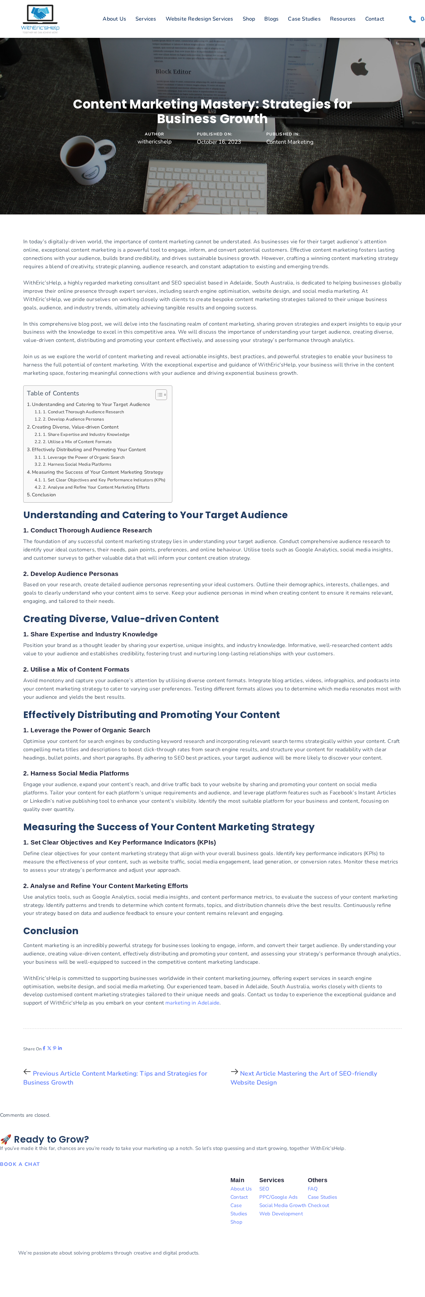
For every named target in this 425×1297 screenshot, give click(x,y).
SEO (264, 1188)
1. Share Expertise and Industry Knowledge (86, 435)
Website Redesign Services (199, 19)
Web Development (281, 1213)
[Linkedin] (60, 1048)
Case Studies (304, 19)
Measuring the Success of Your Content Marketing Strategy (97, 472)
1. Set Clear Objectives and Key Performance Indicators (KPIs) (104, 480)
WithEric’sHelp (36, 1277)
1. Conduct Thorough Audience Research (83, 412)
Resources (343, 19)
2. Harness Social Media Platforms (77, 464)
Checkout (318, 1205)
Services (145, 19)
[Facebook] (44, 1048)
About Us (114, 19)
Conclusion (44, 494)
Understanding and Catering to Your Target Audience (91, 404)
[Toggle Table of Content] (157, 394)
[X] (49, 1048)
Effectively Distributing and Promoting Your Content (89, 449)
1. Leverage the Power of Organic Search (84, 457)
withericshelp (154, 141)
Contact (374, 19)
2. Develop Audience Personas (73, 419)
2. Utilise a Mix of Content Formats (77, 442)
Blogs (271, 19)
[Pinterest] (54, 1048)
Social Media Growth (283, 1205)
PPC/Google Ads (278, 1197)
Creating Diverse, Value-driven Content (75, 427)
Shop (249, 19)
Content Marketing (289, 142)
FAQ (313, 1188)
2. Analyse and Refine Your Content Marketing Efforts (96, 487)
